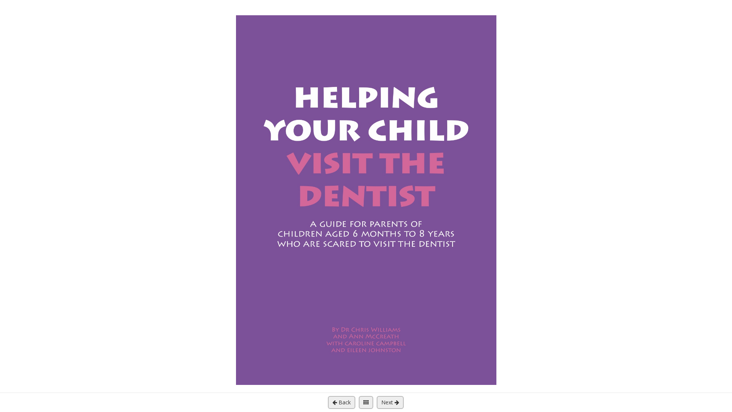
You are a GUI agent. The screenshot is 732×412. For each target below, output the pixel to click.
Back (344, 402)
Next (388, 402)
